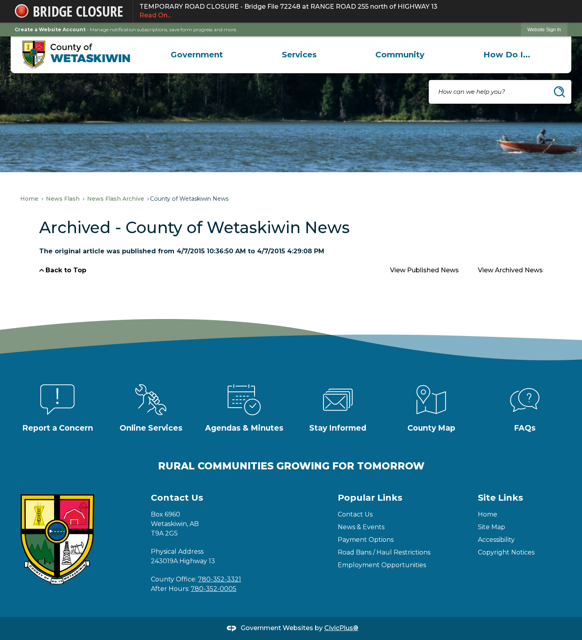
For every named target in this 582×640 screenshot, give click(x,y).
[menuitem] (196, 54)
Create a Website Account (50, 29)
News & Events (361, 527)
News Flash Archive (115, 198)
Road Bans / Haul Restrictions (384, 552)
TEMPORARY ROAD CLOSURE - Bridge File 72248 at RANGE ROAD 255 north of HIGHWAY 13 (288, 11)
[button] (559, 92)
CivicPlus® (341, 628)
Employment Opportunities (382, 565)
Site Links (500, 497)
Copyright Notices (506, 552)
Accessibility (496, 539)
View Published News (424, 270)
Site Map (491, 527)
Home (29, 198)
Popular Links (370, 497)
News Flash (63, 198)
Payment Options (366, 539)
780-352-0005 (213, 589)
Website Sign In (544, 29)
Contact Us (355, 514)
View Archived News (510, 270)
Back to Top (66, 270)
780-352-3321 (219, 579)
